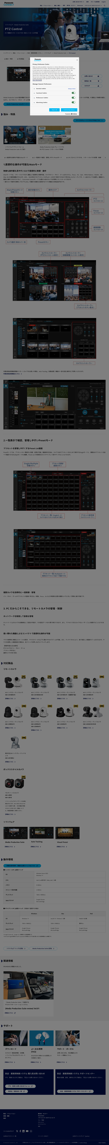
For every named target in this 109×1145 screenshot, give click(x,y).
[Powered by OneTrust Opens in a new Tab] (71, 114)
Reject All (54, 109)
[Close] (77, 60)
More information (37, 80)
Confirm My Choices (69, 109)
